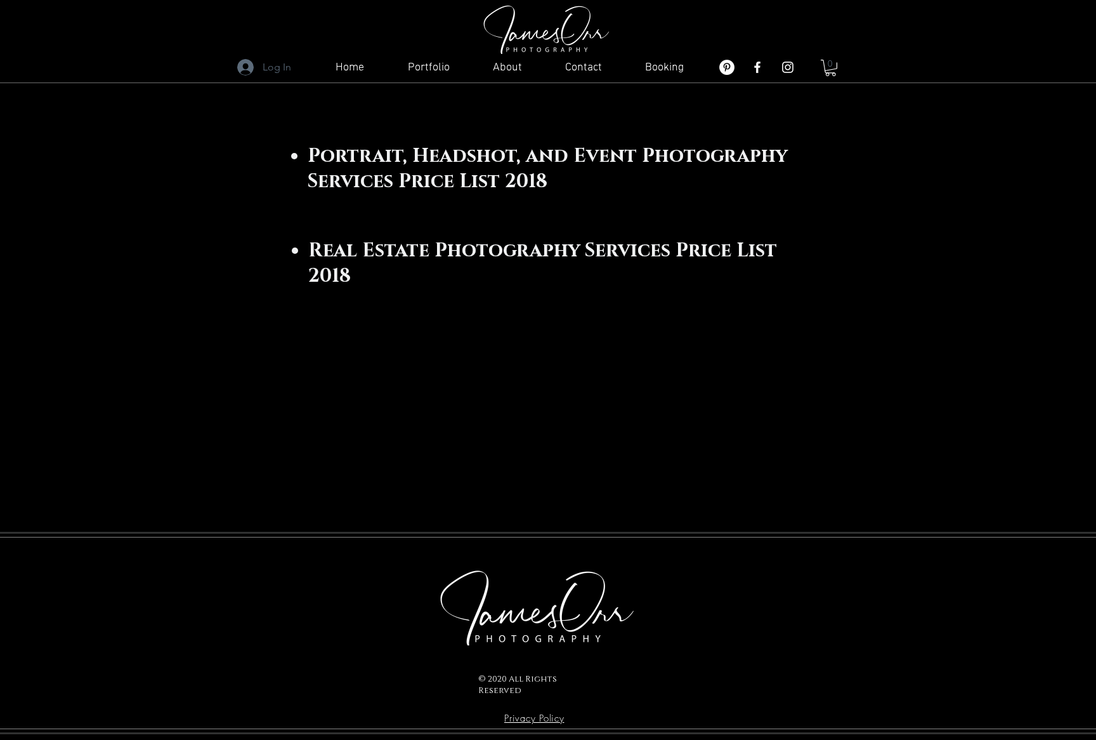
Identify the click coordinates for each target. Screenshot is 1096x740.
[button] (830, 68)
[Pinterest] (726, 67)
